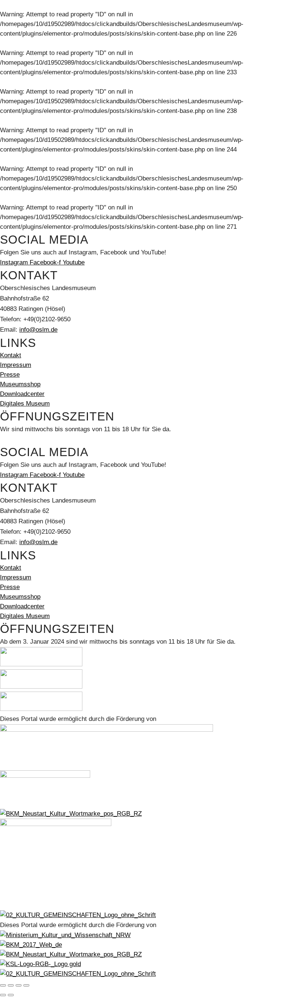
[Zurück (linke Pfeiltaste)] (3, 995)
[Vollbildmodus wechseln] (11, 985)
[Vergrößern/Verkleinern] (3, 985)
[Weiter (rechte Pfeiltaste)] (11, 995)
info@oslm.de (38, 329)
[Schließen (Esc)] (26, 985)
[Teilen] (19, 985)
